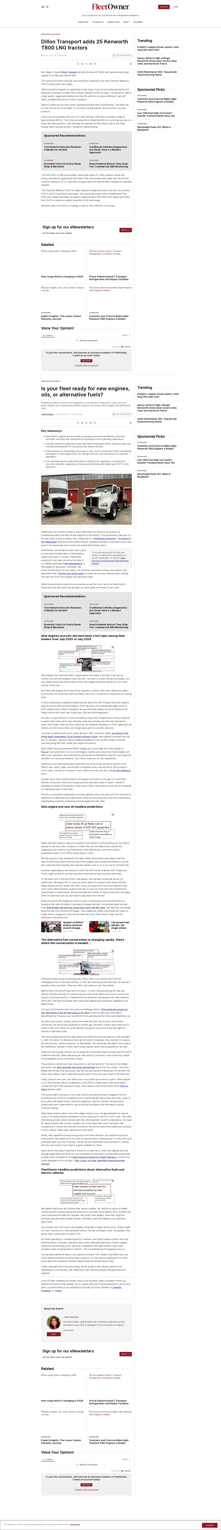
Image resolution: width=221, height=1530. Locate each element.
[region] (86, 341)
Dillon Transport (69, 72)
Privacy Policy (75, 1524)
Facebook (46, 1291)
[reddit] (90, 64)
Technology (98, 22)
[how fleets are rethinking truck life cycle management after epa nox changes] (51, 926)
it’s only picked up (122, 770)
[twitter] (86, 64)
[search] (47, 7)
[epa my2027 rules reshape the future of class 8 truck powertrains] (99, 926)
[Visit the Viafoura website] (126, 347)
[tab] (48, 335)
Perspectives (113, 22)
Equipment (138, 22)
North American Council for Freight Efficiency (94, 1157)
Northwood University (104, 538)
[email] (95, 64)
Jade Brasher (47, 414)
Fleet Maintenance (73, 563)
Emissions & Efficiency (50, 34)
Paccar (44, 752)
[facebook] (78, 64)
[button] (43, 7)
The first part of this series (71, 573)
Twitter (58, 1291)
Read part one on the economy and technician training (110, 561)
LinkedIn (117, 1287)
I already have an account (86, 365)
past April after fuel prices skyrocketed (76, 1067)
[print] (130, 64)
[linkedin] (82, 64)
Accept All (209, 1525)
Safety (126, 22)
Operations (83, 22)
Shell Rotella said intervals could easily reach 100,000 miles (76, 907)
